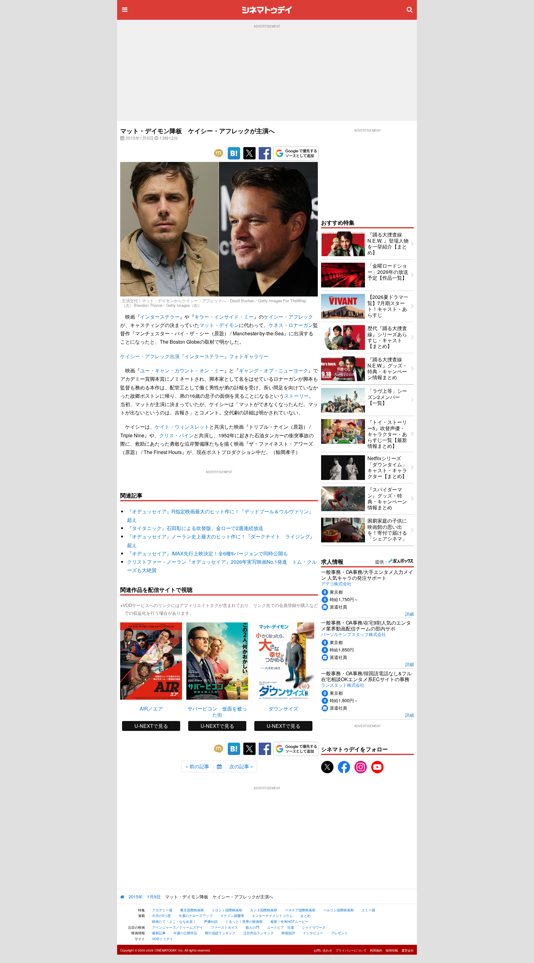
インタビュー (313, 932)
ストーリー (296, 395)
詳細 (409, 613)
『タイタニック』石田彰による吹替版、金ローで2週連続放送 (195, 528)
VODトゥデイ (162, 938)
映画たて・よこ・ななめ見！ (174, 921)
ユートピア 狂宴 (280, 927)
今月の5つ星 (161, 915)
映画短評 (288, 932)
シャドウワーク (314, 927)
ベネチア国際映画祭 (300, 909)
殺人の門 (252, 927)
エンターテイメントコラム (272, 915)
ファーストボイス (224, 927)
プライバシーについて (351, 950)
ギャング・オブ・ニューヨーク (273, 370)
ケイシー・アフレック (288, 316)
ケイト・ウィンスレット (182, 426)
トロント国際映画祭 (227, 909)
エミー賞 (368, 909)
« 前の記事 (197, 766)
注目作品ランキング (258, 932)
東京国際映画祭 (192, 909)
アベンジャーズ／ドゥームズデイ (177, 927)
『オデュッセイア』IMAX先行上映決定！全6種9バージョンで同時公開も (207, 553)
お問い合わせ (323, 950)
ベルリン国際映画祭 (338, 909)
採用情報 (392, 950)
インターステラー (160, 316)
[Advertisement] (267, 74)
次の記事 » (241, 766)
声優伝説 (211, 921)
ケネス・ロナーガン (291, 325)
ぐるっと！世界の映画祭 (244, 921)
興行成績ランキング (220, 932)
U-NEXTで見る (151, 725)
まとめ (305, 915)
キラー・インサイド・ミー (224, 316)
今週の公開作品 (185, 932)
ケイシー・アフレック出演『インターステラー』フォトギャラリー (194, 356)
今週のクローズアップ (196, 915)
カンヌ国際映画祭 (263, 909)
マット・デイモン (219, 325)
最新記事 (159, 932)
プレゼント (339, 932)
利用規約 (376, 950)
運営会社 (407, 950)
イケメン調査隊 (232, 915)
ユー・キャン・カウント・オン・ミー (182, 370)
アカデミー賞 (162, 909)
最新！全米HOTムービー (289, 921)
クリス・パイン (176, 435)
